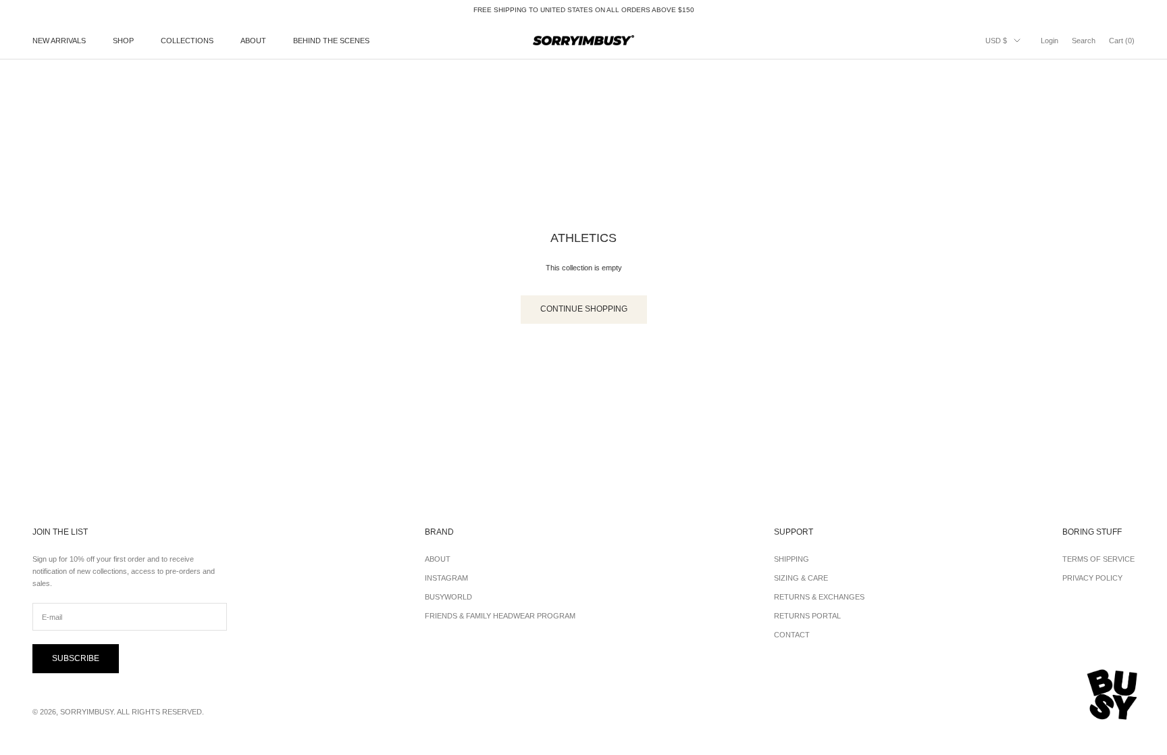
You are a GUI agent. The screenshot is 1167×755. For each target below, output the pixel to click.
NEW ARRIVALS (59, 40)
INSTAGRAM (446, 578)
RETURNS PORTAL (807, 616)
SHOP (123, 40)
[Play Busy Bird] (1113, 695)
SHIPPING (791, 559)
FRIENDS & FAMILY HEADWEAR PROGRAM (500, 616)
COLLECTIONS (187, 40)
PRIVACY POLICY (1092, 578)
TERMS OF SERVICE (1098, 559)
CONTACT (792, 635)
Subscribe (75, 658)
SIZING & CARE (801, 578)
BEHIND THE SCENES (331, 40)
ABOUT (253, 40)
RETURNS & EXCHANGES (819, 597)
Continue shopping (583, 309)
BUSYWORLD (448, 597)
